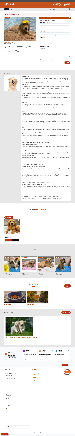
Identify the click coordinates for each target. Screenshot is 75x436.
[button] (70, 355)
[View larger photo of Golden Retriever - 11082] (18, 220)
